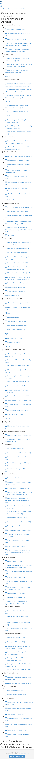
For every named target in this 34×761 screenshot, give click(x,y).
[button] (1, 1)
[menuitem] (1, 4)
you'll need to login (24, 754)
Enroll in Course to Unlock (17, 756)
